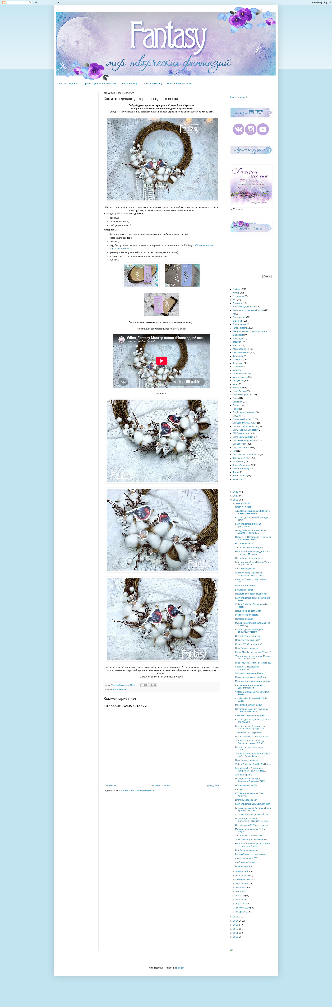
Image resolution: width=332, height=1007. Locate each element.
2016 (235, 925)
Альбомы (237, 289)
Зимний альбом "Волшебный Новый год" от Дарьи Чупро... (253, 755)
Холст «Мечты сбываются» (248, 835)
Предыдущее (212, 785)
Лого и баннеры (130, 83)
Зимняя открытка (243, 775)
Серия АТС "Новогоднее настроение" (247, 668)
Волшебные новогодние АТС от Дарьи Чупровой (250, 686)
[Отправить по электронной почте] (142, 685)
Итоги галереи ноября (246, 800)
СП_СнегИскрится (242, 447)
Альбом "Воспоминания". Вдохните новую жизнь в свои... (252, 512)
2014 (235, 933)
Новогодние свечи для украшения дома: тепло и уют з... (252, 710)
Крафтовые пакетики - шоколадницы (253, 663)
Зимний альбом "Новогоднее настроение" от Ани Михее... (250, 769)
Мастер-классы (120, 689)
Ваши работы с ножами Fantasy (248, 310)
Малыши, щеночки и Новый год (250, 677)
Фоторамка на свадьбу (246, 785)
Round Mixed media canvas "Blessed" (253, 652)
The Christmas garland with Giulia (251, 839)
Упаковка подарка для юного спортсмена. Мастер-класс (249, 574)
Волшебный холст (244, 590)
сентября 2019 (243, 879)
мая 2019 (240, 896)
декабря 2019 (243, 503)
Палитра (237, 405)
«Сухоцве (114, 248)
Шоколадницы (240, 475)
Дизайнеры (238, 335)
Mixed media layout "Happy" (248, 705)
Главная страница (68, 83)
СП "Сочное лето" (241, 433)
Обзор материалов (242, 395)
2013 (235, 937)
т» (120, 248)
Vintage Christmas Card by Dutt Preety (253, 764)
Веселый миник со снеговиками (250, 854)
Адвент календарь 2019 (247, 858)
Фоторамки (238, 461)
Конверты (237, 359)
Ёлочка (238, 789)
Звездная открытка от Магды (249, 673)
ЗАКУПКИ (237, 345)
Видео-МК (237, 321)
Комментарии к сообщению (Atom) (137, 790)
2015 (235, 929)
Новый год (238, 387)
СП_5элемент (239, 444)
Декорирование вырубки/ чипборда (250, 331)
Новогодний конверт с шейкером (251, 594)
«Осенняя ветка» (204, 245)
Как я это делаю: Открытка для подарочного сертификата (250, 727)
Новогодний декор (244, 619)
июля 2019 (241, 887)
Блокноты (237, 303)
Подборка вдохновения (244, 412)
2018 (235, 917)
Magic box (237, 479)
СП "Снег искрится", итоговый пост (252, 814)
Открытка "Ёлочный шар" (247, 640)
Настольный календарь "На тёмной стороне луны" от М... (252, 844)
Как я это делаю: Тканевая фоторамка (248, 525)
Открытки (237, 402)
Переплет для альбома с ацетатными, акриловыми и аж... (252, 819)
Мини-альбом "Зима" (245, 585)
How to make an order (179, 83)
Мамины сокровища (242, 373)
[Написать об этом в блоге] (145, 685)
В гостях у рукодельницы (245, 307)
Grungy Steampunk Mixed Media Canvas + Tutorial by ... (250, 531)
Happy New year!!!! (244, 507)
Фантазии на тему (241, 458)
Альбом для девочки (245, 568)
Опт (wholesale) (153, 83)
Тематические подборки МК (246, 454)
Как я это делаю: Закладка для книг (252, 804)
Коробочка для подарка (246, 850)
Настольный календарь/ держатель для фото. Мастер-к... (252, 552)
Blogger (179, 968)
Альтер (236, 293)
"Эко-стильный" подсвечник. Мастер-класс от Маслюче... (253, 657)
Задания (237, 342)
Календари (238, 356)
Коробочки (238, 366)
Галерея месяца (241, 328)
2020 (235, 496)
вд (234, 314)
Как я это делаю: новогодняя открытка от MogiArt (249, 630)
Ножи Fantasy (239, 391)
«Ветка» (127, 248)
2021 (235, 492)
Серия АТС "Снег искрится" (248, 644)
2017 (235, 921)
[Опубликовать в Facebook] (152, 685)
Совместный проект (242, 419)
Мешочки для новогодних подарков (252, 681)
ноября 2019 (242, 871)
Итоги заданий (240, 349)
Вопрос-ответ (239, 324)
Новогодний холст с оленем (248, 558)
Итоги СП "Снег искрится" (247, 636)
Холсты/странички (242, 465)
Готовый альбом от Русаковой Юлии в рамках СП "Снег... (253, 809)
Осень (236, 398)
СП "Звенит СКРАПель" (244, 423)
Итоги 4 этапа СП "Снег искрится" (251, 736)
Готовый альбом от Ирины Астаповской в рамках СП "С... (251, 780)
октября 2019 (242, 875)
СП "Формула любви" (243, 437)
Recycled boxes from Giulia (248, 611)
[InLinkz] (231, 949)
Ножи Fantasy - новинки (246, 648)
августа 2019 (242, 883)
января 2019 (242, 912)
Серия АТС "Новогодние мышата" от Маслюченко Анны (253, 538)
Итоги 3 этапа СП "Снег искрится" (251, 825)
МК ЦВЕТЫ (238, 380)
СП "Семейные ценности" (245, 430)
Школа (236, 472)
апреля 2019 (242, 899)
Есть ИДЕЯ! (238, 338)
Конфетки (237, 363)
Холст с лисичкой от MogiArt (249, 547)
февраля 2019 (243, 908)
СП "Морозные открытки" (245, 426)
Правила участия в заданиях (100, 83)
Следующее (111, 785)
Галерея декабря (243, 866)
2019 (235, 500)
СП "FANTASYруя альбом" (245, 440)
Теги (235, 451)
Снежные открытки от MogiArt (250, 715)
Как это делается (241, 352)
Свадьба (237, 416)
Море (235, 384)
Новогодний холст (244, 543)
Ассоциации (239, 296)
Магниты (237, 370)
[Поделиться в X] (148, 685)
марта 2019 (241, 903)
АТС (235, 299)
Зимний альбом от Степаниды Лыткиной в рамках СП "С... (250, 741)
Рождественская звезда (247, 615)
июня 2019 (241, 891)
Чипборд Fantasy (241, 468)
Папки (236, 409)
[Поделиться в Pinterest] (155, 685)
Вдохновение (239, 317)
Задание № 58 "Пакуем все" (248, 732)
